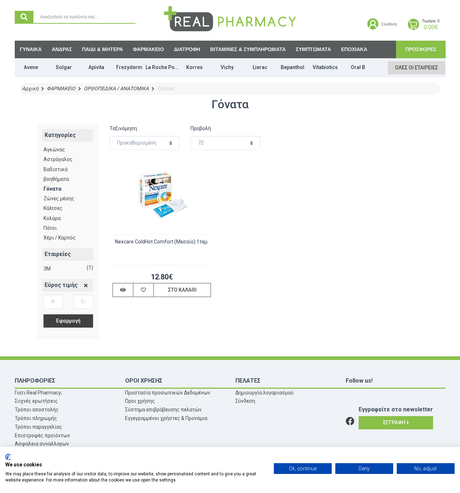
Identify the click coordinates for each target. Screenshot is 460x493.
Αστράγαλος (58, 159)
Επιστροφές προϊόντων (42, 435)
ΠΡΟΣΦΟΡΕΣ (420, 49)
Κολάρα (52, 218)
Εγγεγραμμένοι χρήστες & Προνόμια (166, 418)
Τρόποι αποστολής (37, 409)
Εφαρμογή (68, 321)
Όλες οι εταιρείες (416, 67)
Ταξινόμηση (123, 128)
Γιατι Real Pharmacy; (38, 393)
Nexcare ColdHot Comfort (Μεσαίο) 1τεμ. (161, 242)
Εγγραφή (394, 422)
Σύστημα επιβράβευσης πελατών (163, 409)
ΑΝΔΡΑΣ (62, 49)
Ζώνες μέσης (58, 198)
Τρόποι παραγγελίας (38, 427)
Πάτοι (50, 228)
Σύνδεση (245, 401)
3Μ (47, 268)
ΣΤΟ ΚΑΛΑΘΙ (182, 290)
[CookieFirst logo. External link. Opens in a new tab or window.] (8, 457)
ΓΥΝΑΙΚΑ (31, 49)
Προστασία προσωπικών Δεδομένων (167, 393)
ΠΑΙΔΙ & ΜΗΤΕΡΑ (102, 49)
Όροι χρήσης (140, 401)
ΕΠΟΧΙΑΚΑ (354, 49)
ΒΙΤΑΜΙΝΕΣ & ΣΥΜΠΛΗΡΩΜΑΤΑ (248, 49)
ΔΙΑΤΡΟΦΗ (187, 49)
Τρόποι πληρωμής (36, 418)
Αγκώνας (54, 149)
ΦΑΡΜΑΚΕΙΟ (148, 49)
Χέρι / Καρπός (59, 238)
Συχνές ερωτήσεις (36, 401)
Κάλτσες (53, 208)
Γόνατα (52, 189)
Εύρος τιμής (61, 285)
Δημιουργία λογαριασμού (264, 393)
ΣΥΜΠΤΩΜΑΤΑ (313, 49)
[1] (86, 286)
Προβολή (200, 128)
